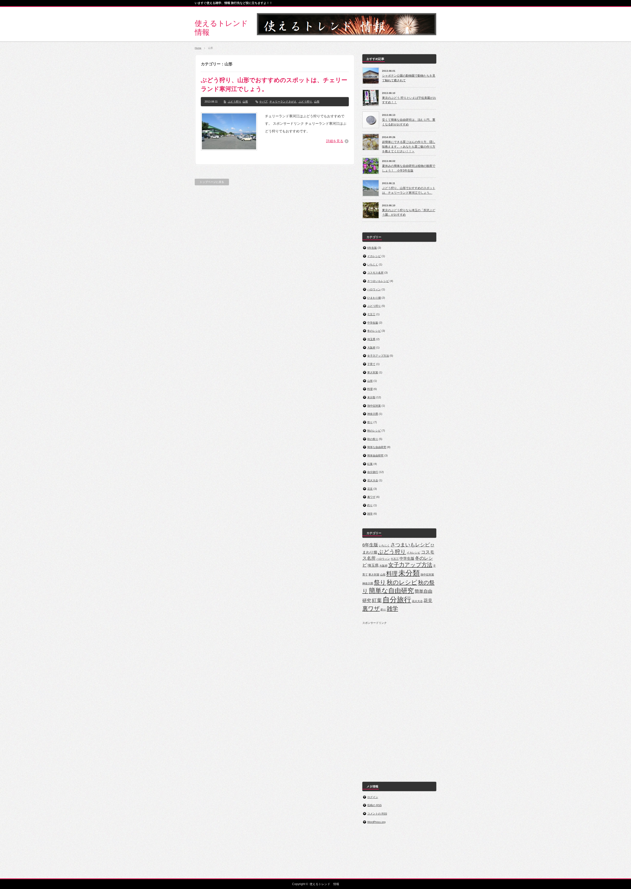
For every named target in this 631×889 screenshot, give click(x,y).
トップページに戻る (212, 181)
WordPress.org (376, 821)
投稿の (374, 805)
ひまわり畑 (374, 297)
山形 (245, 101)
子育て (371, 364)
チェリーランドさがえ (283, 101)
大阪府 (371, 347)
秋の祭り (372, 438)
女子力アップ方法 (378, 355)
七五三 (371, 314)
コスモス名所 (375, 272)
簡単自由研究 (375, 455)
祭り (370, 422)
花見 (370, 488)
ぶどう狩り (234, 101)
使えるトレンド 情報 (324, 884)
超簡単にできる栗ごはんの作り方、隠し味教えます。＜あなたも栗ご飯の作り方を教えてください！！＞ (408, 146)
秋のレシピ (374, 430)
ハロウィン (374, 289)
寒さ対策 (372, 372)
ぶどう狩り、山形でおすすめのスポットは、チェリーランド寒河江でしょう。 (274, 84)
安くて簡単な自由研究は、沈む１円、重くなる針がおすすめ (408, 122)
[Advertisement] (399, 699)
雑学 (370, 513)
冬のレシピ (374, 330)
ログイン (372, 797)
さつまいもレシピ (378, 280)
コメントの (377, 813)
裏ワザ (371, 496)
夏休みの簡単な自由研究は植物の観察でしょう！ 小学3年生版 (408, 168)
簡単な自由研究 (376, 447)
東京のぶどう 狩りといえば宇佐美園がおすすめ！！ (409, 100)
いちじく (372, 264)
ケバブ (263, 101)
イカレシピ (374, 256)
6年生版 (372, 247)
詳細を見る (334, 141)
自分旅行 (372, 472)
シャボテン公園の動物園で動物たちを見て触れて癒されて (408, 78)
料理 (370, 388)
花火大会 (372, 480)
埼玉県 (371, 339)
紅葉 (370, 463)
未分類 (371, 397)
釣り (370, 505)
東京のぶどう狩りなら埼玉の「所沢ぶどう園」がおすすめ (408, 213)
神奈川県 (372, 413)
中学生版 (372, 322)
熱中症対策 (374, 405)
